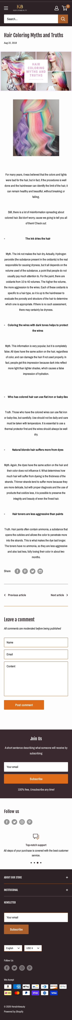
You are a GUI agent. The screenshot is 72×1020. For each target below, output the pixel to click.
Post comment (24, 705)
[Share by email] (40, 571)
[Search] (63, 19)
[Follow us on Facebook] (7, 822)
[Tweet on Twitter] (32, 571)
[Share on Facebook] (17, 571)
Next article (57, 595)
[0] (64, 8)
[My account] (57, 8)
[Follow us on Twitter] (14, 822)
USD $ (29, 948)
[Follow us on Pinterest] (29, 822)
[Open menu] (6, 8)
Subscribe (36, 779)
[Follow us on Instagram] (22, 822)
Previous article (17, 595)
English (9, 948)
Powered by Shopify (13, 1011)
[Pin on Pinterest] (25, 571)
